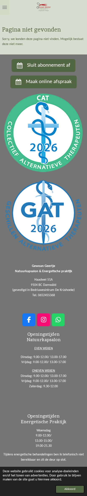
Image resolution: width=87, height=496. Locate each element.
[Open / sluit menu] (4, 7)
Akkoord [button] (69, 489)
